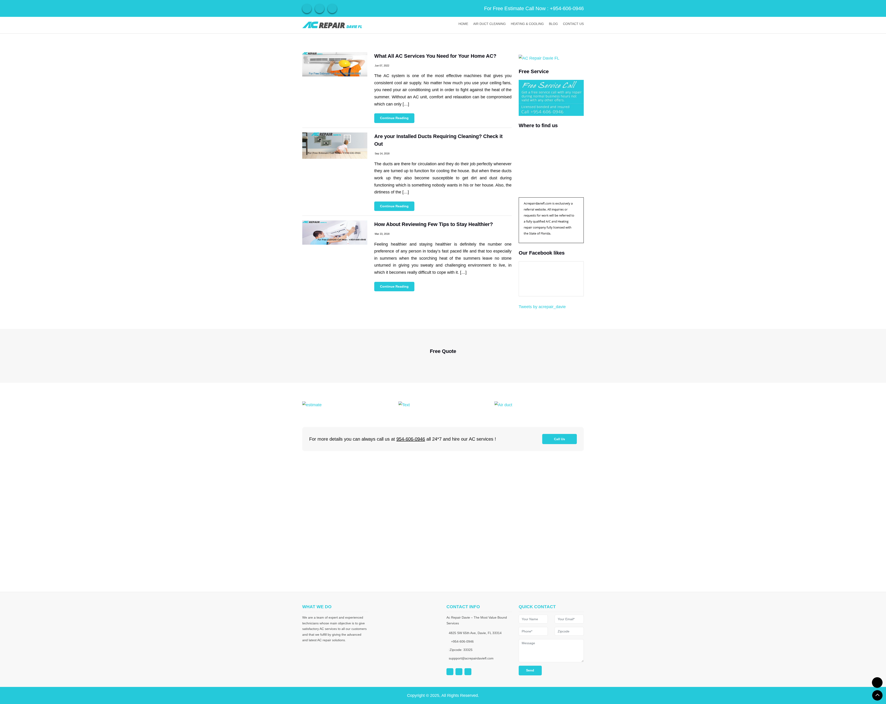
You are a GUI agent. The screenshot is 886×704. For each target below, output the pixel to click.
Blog (553, 24)
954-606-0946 (410, 439)
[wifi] (306, 8)
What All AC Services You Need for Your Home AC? (435, 56)
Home (463, 24)
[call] (877, 682)
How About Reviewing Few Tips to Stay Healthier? (433, 224)
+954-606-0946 (567, 8)
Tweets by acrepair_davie (542, 306)
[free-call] (312, 404)
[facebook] (319, 8)
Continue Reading (394, 118)
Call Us (559, 439)
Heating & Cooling (527, 24)
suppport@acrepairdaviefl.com (471, 658)
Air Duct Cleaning (489, 24)
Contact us (573, 24)
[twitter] (332, 8)
